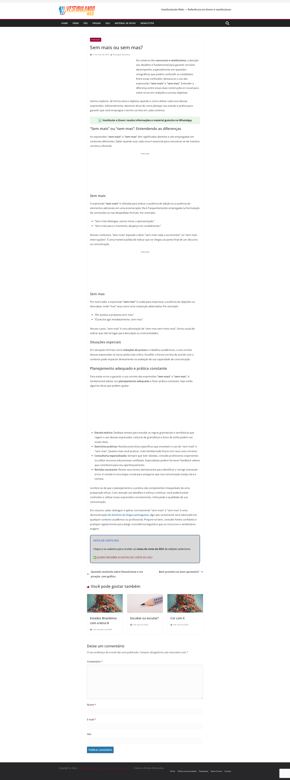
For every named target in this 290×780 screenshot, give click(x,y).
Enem (76, 23)
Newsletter (147, 23)
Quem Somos (216, 771)
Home (64, 23)
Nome (91, 704)
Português (95, 40)
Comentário (95, 661)
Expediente (203, 771)
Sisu (107, 23)
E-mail (91, 719)
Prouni (96, 23)
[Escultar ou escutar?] (145, 596)
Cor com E (177, 618)
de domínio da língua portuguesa (128, 515)
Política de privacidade (187, 771)
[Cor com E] (185, 596)
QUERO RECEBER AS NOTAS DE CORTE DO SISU (124, 557)
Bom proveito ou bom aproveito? (179, 571)
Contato (227, 771)
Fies (86, 23)
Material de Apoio (125, 23)
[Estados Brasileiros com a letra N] (105, 596)
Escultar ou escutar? (144, 618)
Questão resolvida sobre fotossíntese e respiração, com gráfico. (117, 574)
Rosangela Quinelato (121, 54)
